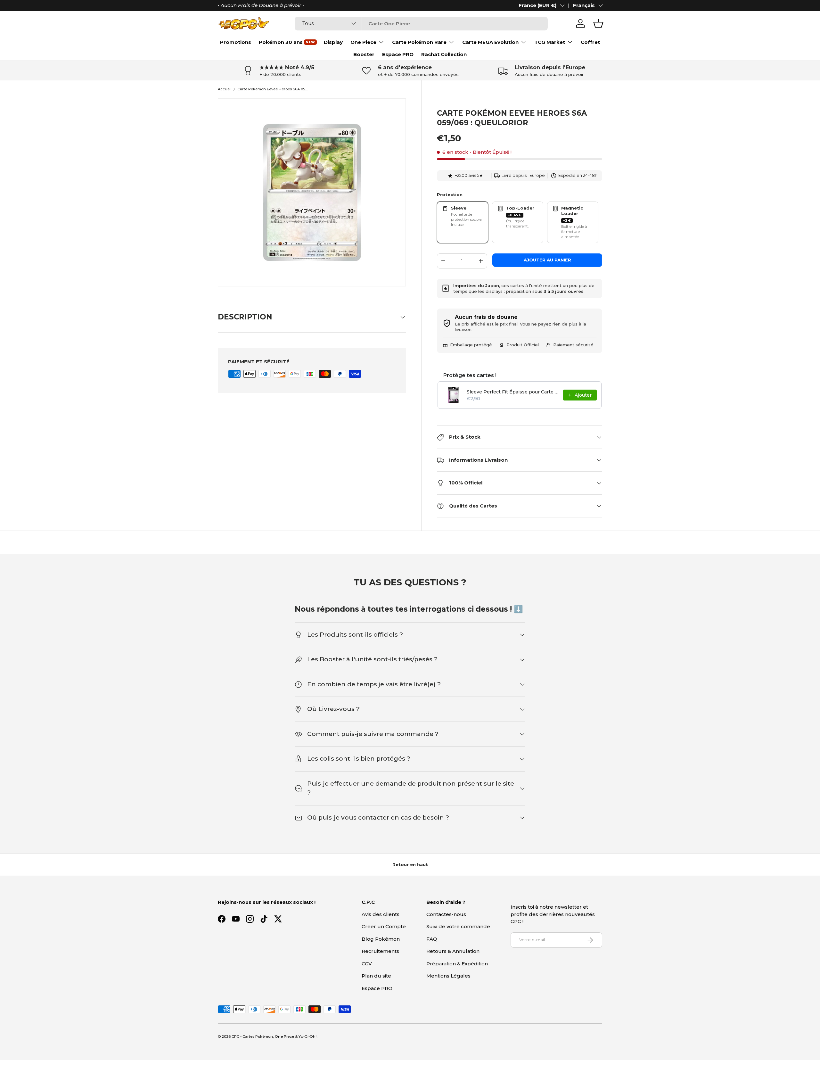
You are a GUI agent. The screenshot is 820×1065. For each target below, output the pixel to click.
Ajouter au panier (547, 259)
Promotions (235, 42)
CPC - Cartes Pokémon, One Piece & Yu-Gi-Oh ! (274, 1036)
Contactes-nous (446, 914)
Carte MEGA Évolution (490, 42)
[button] (598, 23)
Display (333, 42)
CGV (367, 964)
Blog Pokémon (381, 939)
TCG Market (549, 42)
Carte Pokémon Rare (419, 42)
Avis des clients (380, 914)
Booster (363, 54)
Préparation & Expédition (457, 964)
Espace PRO (398, 54)
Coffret (590, 42)
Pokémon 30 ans (281, 42)
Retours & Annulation (453, 951)
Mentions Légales (448, 976)
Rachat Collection (444, 54)
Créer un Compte (384, 926)
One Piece (363, 42)
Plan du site (376, 976)
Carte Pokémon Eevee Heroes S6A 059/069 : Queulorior (273, 89)
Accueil (225, 89)
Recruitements (380, 951)
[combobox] (421, 23)
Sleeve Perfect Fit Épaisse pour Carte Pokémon (513, 392)
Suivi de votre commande (458, 926)
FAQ (431, 939)
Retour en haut (410, 864)
